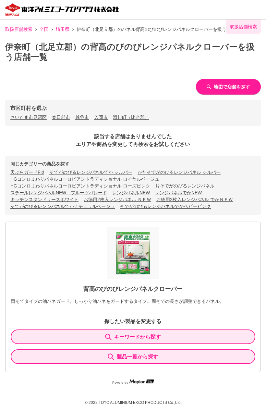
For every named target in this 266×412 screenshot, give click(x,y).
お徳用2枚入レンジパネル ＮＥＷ (117, 199)
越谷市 (82, 117)
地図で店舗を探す (232, 86)
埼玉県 (62, 29)
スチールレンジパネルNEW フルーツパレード (58, 192)
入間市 (101, 117)
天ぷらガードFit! (27, 172)
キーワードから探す (137, 337)
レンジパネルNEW (131, 192)
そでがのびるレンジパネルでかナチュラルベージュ (62, 206)
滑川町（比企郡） (131, 117)
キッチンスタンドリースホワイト (44, 199)
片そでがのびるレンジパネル (184, 185)
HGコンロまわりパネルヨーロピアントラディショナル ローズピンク (80, 185)
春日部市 (61, 117)
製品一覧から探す (137, 356)
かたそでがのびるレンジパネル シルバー (179, 172)
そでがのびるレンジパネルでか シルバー (90, 172)
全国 (44, 29)
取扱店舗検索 (18, 29)
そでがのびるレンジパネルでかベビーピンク (165, 206)
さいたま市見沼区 (28, 117)
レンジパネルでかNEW (178, 192)
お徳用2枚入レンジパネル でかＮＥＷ (194, 199)
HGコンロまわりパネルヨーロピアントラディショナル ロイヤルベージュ (84, 179)
